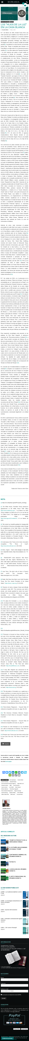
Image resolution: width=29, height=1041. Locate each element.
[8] (27, 233)
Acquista (7, 743)
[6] (6, 140)
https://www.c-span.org (11, 583)
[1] (5, 44)
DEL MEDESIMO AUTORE (8, 835)
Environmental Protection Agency (8, 783)
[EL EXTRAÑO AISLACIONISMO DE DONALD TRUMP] (5, 849)
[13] (26, 337)
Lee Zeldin (11, 787)
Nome (2, 977)
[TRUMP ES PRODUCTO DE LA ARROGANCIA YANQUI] (5, 842)
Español (11, 21)
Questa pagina (8, 761)
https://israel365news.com (12, 665)
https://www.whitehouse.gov (8, 510)
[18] (9, 453)
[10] (12, 274)
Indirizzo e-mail (4, 989)
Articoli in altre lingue (5, 21)
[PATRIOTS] (5, 863)
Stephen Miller (12, 792)
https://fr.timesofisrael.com (11, 730)
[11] (21, 294)
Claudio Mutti (5, 29)
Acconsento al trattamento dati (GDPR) (11, 994)
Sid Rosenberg (4, 792)
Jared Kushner (16, 785)
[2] (6, 50)
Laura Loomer (4, 787)
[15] (5, 368)
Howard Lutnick (4, 785)
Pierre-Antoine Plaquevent (7, 790)
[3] (19, 74)
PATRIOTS (12, 862)
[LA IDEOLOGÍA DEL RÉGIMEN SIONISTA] (5, 871)
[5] (5, 133)
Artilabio (14, 1039)
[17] (5, 451)
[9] (21, 260)
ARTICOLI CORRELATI (8, 831)
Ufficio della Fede (5, 794)
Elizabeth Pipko (13, 781)
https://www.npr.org (11, 687)
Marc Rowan (18, 787)
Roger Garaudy (17, 790)
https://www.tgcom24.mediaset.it (9, 518)
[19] (19, 465)
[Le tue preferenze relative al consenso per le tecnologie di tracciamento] (7, 1038)
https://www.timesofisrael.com (8, 546)
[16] (19, 402)
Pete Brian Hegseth (14, 788)
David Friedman (4, 781)
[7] (23, 152)
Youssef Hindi (20, 794)
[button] (27, 2)
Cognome (3, 983)
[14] (18, 362)
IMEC (11, 785)
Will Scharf (13, 794)
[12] (26, 329)
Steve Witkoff (20, 792)
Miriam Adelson (4, 788)
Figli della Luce (20, 783)
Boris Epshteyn (13, 779)
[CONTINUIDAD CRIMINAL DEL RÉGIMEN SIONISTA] (5, 856)
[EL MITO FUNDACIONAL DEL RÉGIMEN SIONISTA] (5, 878)
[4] (14, 97)
